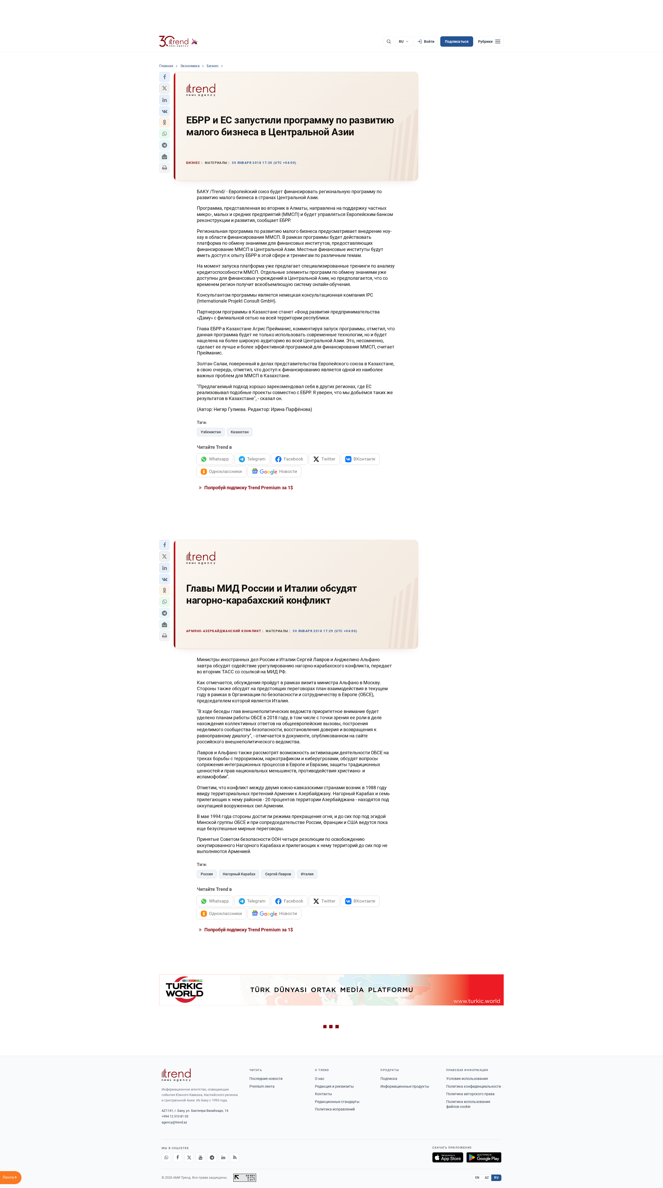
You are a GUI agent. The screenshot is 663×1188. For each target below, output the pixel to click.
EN (477, 1177)
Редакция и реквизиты (334, 1086)
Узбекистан (211, 432)
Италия (307, 874)
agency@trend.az (174, 1122)
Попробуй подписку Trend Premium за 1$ (248, 487)
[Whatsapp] (166, 1157)
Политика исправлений (335, 1109)
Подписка (388, 1079)
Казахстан (240, 432)
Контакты (323, 1094)
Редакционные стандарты (337, 1102)
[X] (189, 1157)
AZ (487, 1177)
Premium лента (262, 1086)
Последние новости (266, 1079)
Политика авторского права (470, 1094)
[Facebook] (177, 1157)
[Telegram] (212, 1157)
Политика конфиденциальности (473, 1086)
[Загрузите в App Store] (447, 1157)
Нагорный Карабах (239, 874)
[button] (164, 77)
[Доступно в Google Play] (483, 1157)
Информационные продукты (404, 1086)
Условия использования (467, 1079)
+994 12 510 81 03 (175, 1116)
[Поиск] (389, 41)
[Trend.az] (178, 41)
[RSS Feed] (234, 1157)
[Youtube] (200, 1157)
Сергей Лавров (278, 874)
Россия (207, 874)
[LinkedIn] (223, 1157)
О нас (319, 1079)
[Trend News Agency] (176, 1074)
